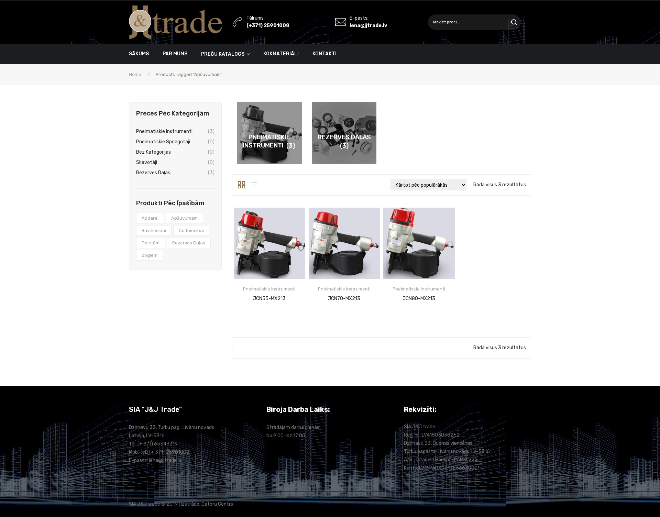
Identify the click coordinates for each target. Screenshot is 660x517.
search (513, 22)
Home (135, 74)
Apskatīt (269, 298)
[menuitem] (142, 54)
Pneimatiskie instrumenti (164, 131)
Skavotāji (146, 162)
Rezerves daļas (153, 173)
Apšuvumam (184, 218)
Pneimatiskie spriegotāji (163, 142)
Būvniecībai (154, 230)
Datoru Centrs (217, 504)
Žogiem (149, 255)
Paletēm (151, 242)
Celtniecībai (191, 230)
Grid (241, 184)
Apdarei (150, 218)
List (253, 184)
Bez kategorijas (153, 152)
